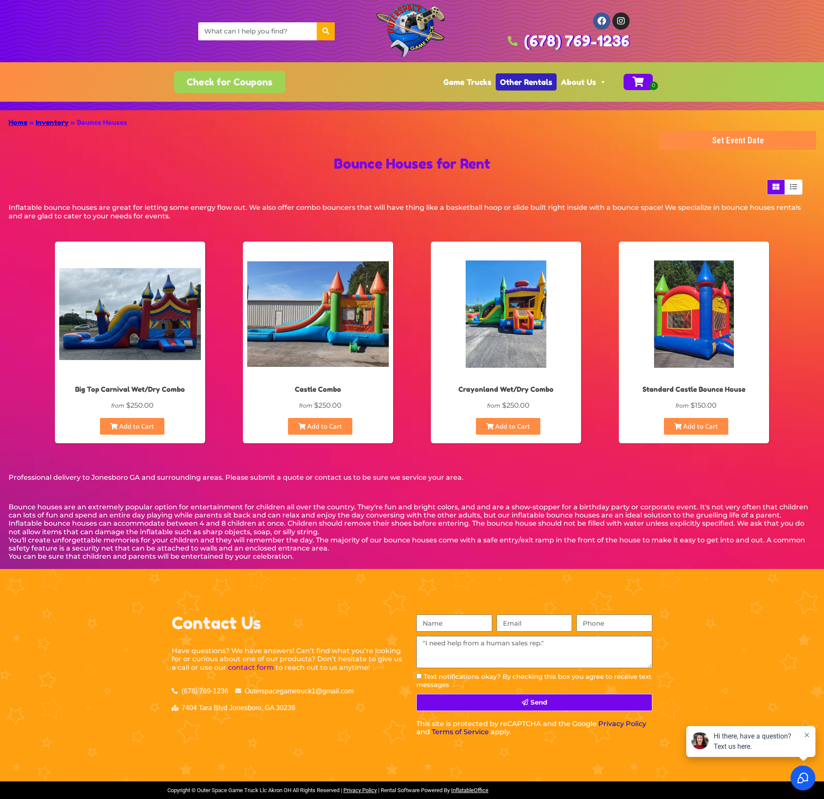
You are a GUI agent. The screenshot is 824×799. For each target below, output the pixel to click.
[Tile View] (776, 187)
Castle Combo (318, 389)
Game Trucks (467, 82)
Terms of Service (460, 732)
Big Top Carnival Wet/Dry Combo (130, 389)
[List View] (793, 187)
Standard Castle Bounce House (693, 389)
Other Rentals (526, 82)
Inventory (52, 122)
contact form (251, 667)
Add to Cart (136, 426)
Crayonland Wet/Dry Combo (506, 389)
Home (18, 122)
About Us (578, 82)
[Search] (326, 31)
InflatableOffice (469, 790)
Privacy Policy (622, 724)
